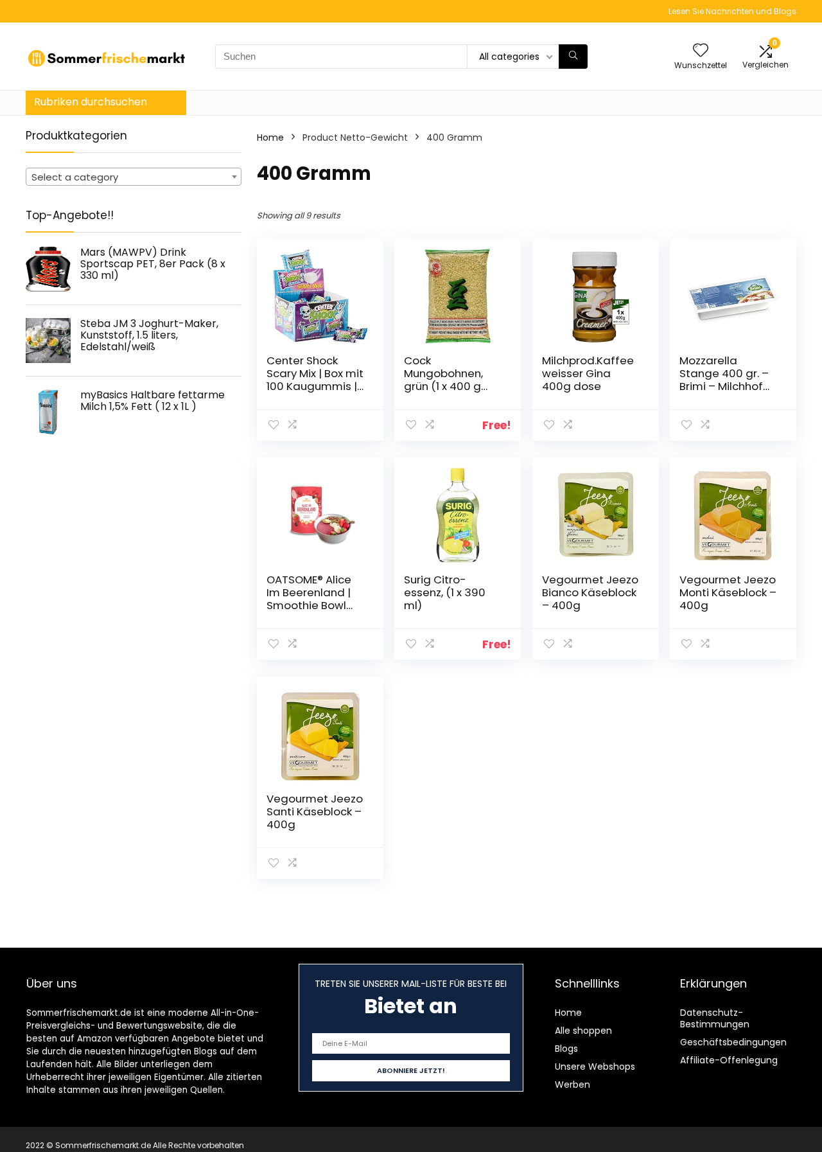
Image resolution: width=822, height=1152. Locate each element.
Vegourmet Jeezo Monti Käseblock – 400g (727, 592)
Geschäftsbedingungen (733, 1042)
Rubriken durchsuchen (90, 101)
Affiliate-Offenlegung (729, 1060)
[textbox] (133, 177)
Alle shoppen (583, 1030)
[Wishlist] (700, 51)
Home (270, 137)
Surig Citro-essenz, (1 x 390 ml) (444, 592)
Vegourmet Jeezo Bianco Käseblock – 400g (590, 592)
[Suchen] (573, 56)
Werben (572, 1084)
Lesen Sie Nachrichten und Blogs (732, 11)
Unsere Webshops (595, 1066)
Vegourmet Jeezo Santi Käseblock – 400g (315, 811)
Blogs (566, 1048)
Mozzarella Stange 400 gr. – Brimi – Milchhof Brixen (724, 380)
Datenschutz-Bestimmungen (714, 1018)
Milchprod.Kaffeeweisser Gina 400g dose (588, 373)
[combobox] (133, 177)
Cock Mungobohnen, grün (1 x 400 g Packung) (443, 380)
